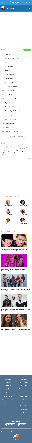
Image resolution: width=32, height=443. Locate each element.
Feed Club (24, 409)
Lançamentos (8, 392)
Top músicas (8, 382)
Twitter (23, 425)
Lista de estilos (24, 385)
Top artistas (8, 385)
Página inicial (24, 382)
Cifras (24, 403)
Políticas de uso (8, 406)
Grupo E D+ (11, 8)
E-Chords (24, 412)
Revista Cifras (24, 406)
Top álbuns (8, 388)
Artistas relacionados (10, 196)
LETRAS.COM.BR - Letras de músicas (14, 2)
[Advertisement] (16, 29)
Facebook (11, 425)
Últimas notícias (8, 231)
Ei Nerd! (24, 399)
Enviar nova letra (24, 388)
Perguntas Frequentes (8, 399)
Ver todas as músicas (16, 136)
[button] (29, 8)
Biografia (5, 144)
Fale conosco (8, 403)
